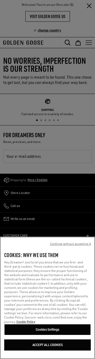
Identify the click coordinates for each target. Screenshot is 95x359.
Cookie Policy (25, 322)
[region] (47, 298)
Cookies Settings (47, 329)
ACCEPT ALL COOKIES (47, 345)
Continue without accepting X (70, 244)
